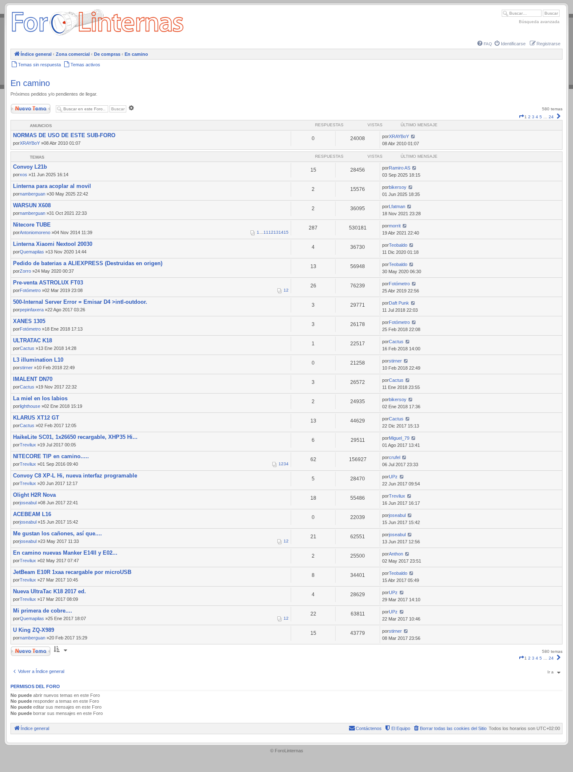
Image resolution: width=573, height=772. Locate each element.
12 (270, 232)
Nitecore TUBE (32, 225)
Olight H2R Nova (34, 495)
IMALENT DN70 (32, 379)
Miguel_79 (399, 438)
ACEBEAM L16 (32, 514)
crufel (394, 457)
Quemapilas (32, 251)
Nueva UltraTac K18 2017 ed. (49, 591)
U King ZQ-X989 (33, 630)
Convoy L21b (30, 167)
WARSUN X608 (32, 205)
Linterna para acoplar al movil (52, 186)
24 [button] (551, 117)
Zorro (25, 271)
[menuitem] (484, 44)
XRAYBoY (30, 143)
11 (265, 232)
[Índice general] (97, 35)
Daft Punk (399, 302)
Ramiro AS (399, 167)
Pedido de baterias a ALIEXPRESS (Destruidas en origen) (87, 263)
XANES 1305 (29, 321)
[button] (521, 117)
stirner (26, 367)
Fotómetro (30, 290)
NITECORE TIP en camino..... (51, 456)
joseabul (28, 502)
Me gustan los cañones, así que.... (57, 533)
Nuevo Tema (22, 106)
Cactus (27, 348)
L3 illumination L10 (38, 360)
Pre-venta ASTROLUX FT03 (48, 282)
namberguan (32, 193)
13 (276, 232)
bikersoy (397, 187)
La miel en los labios (40, 398)
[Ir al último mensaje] (413, 136)
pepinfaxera (32, 309)
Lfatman (397, 206)
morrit (395, 225)
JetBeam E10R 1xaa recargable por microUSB (72, 572)
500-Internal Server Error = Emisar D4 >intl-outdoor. (80, 302)
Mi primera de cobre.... (42, 611)
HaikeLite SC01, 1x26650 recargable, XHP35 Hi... (75, 437)
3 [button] (533, 117)
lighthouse (30, 406)
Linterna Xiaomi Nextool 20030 (52, 244)
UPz (393, 476)
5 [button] (540, 117)
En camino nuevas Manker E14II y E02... (65, 553)
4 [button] (537, 117)
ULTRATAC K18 (32, 340)
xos (23, 174)
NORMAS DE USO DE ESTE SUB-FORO (64, 135)
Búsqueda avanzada (539, 21)
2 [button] (529, 117)
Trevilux (28, 444)
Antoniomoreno (35, 232)
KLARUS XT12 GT (36, 418)
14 (281, 232)
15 (286, 232)
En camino (30, 83)
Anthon (396, 553)
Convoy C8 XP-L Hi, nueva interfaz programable (75, 475)
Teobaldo (398, 245)
